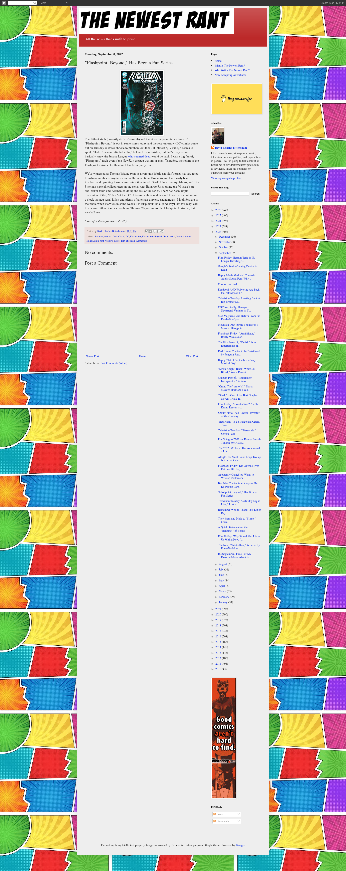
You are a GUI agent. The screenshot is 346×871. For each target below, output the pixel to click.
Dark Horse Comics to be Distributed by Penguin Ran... (239, 352)
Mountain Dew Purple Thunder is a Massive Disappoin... (238, 326)
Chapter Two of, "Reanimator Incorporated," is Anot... (235, 379)
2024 (218, 221)
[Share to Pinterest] (162, 231)
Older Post (192, 356)
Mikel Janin (92, 240)
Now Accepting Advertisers (230, 75)
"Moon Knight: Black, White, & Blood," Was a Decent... (236, 370)
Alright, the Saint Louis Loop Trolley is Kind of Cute (239, 458)
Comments (222, 821)
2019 (218, 620)
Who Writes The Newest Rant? (232, 70)
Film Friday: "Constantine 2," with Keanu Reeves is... (238, 405)
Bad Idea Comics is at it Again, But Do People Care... (238, 485)
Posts (219, 814)
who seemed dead (139, 156)
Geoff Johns (169, 236)
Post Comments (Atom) (114, 363)
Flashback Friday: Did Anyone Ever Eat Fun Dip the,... (238, 467)
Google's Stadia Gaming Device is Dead (237, 268)
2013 (218, 653)
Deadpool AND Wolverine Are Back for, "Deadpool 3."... (239, 291)
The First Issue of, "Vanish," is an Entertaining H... (237, 343)
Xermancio (141, 240)
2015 (218, 642)
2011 (218, 663)
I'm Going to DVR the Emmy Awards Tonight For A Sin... (239, 441)
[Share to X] (154, 231)
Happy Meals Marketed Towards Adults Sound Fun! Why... (236, 277)
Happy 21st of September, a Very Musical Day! (237, 361)
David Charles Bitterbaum (231, 148)
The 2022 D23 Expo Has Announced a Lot (239, 449)
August (223, 564)
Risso (117, 240)
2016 (218, 636)
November (225, 242)
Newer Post (92, 356)
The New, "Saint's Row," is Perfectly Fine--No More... (239, 546)
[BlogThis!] (150, 231)
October (224, 247)
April (222, 586)
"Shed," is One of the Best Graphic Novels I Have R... (238, 396)
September (225, 253)
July (221, 569)
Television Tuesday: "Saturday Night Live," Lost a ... (239, 502)
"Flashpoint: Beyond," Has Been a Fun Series (237, 493)
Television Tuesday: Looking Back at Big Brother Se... (239, 300)
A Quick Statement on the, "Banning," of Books (233, 529)
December (225, 236)
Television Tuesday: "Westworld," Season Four (237, 432)
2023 (218, 226)
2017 (218, 631)
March (223, 591)
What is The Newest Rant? (230, 65)
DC (127, 236)
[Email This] (147, 231)
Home (142, 356)
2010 (218, 669)
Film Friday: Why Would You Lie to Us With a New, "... (239, 538)
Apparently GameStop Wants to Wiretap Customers (236, 476)
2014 (218, 647)
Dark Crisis (118, 236)
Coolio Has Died (227, 284)
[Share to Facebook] (158, 231)
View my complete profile (226, 178)
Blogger (240, 845)
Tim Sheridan (128, 240)
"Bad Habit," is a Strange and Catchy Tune (239, 423)
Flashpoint (135, 236)
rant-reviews (106, 240)
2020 (218, 614)
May (222, 580)
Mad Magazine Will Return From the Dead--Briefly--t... (239, 317)
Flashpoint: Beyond (152, 236)
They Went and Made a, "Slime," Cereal (237, 520)
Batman (99, 236)
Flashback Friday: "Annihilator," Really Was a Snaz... (236, 335)
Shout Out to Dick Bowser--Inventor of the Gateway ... (239, 414)
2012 (218, 658)
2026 (218, 210)
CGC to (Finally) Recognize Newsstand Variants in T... (234, 308)
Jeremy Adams (183, 236)
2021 (218, 609)
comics (108, 236)
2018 (218, 625)
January (223, 602)
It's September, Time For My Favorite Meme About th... (234, 555)
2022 (218, 232)
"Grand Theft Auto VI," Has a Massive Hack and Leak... (235, 388)
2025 (218, 215)
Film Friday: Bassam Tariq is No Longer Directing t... (236, 259)
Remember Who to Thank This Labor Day (239, 511)
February (224, 597)
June (222, 575)
